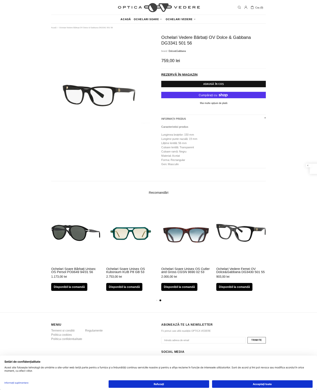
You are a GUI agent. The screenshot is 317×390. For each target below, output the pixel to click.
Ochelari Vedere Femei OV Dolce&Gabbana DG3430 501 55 (240, 270)
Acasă (54, 28)
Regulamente (94, 330)
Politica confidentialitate (66, 339)
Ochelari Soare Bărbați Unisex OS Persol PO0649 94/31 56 (73, 270)
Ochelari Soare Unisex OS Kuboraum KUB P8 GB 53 (125, 270)
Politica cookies (61, 334)
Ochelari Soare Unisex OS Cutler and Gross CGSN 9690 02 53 (185, 270)
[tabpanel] (186, 249)
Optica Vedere (158, 7)
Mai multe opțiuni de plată (213, 103)
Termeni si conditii (63, 330)
